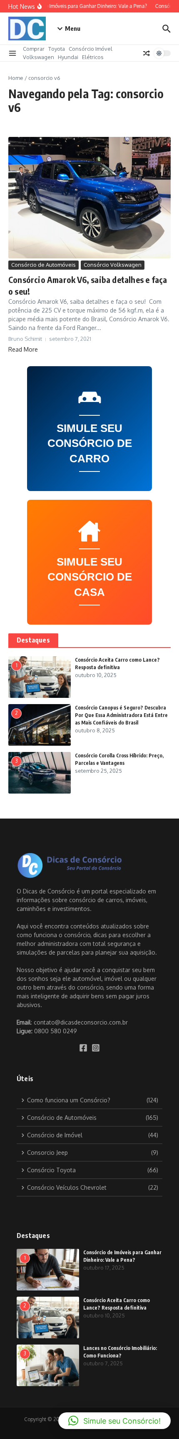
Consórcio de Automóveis (43, 264)
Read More (23, 349)
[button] (114, 1420)
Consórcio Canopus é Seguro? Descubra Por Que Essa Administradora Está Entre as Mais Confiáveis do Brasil (121, 715)
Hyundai (68, 57)
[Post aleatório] (146, 53)
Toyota (56, 48)
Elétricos (93, 57)
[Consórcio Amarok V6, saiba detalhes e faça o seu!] (89, 198)
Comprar (34, 48)
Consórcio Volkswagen (113, 264)
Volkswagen (38, 57)
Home (15, 77)
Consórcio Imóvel (90, 48)
